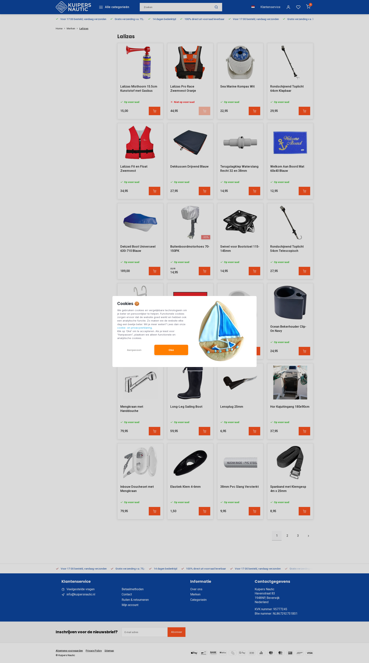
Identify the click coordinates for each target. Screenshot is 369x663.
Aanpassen (134, 349)
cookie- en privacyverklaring (134, 327)
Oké (171, 349)
